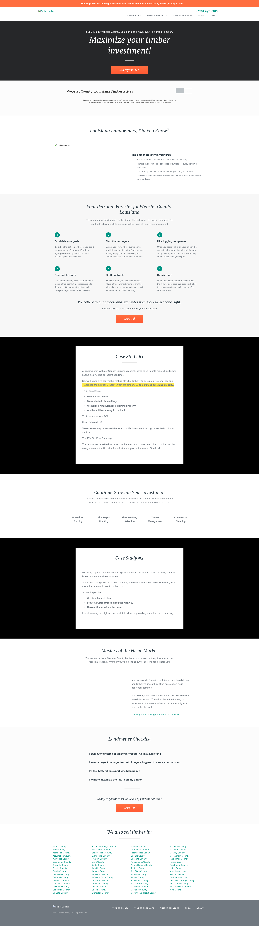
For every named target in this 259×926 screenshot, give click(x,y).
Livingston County (100, 893)
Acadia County (60, 846)
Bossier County (60, 868)
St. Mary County (177, 852)
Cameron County (61, 880)
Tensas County (176, 862)
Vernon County (177, 874)
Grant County (98, 862)
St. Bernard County (139, 880)
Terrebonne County (179, 865)
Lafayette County (100, 880)
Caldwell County (60, 877)
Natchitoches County (140, 852)
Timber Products (157, 16)
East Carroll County (101, 849)
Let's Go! (129, 318)
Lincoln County (99, 889)
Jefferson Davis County (102, 877)
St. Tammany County (179, 856)
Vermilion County (178, 871)
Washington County (179, 877)
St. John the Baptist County (143, 893)
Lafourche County (100, 883)
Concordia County (61, 889)
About (214, 16)
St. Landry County (178, 846)
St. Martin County (178, 849)
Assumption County (62, 856)
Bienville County (60, 865)
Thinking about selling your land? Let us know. (156, 714)
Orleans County (138, 856)
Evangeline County (101, 856)
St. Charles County (139, 883)
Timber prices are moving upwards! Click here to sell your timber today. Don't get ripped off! (131, 3)
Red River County (139, 871)
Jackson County (99, 871)
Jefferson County (100, 874)
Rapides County (138, 868)
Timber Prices (133, 16)
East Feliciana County (102, 852)
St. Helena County (139, 886)
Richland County (138, 874)
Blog (201, 16)
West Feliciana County (180, 886)
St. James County (139, 889)
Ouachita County (138, 859)
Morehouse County (140, 849)
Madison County (138, 846)
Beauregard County (62, 862)
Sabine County (137, 877)
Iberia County (98, 865)
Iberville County (99, 868)
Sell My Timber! (129, 70)
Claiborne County (61, 886)
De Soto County (60, 893)
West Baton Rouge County (182, 880)
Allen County (59, 849)
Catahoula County (61, 883)
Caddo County (59, 871)
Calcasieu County (61, 874)
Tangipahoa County (179, 859)
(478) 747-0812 (207, 11)
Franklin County (99, 859)
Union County (176, 868)
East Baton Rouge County (104, 846)
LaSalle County (99, 886)
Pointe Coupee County (141, 865)
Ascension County (61, 852)
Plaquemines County (140, 862)
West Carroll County (179, 883)
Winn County (176, 889)
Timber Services (182, 16)
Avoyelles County (61, 859)
